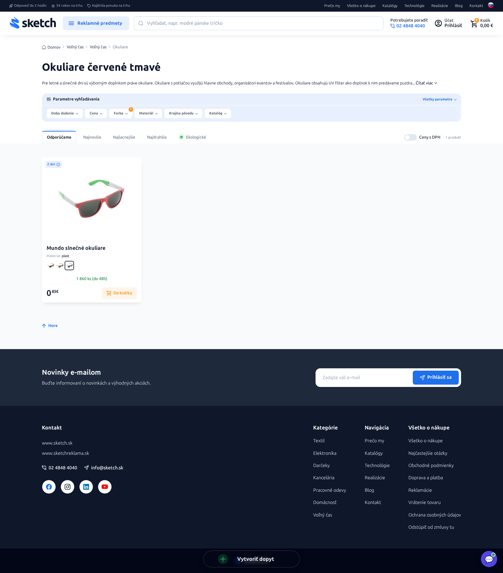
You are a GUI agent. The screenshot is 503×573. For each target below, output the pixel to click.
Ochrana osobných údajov (434, 515)
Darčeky (321, 465)
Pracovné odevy (329, 490)
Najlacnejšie (124, 137)
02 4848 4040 (63, 468)
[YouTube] (105, 487)
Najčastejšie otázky (427, 453)
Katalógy (389, 6)
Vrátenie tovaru (424, 502)
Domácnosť (324, 502)
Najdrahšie (157, 137)
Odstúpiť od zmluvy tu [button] (431, 527)
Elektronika (324, 453)
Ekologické (196, 137)
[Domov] (32, 23)
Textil (319, 440)
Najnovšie (92, 137)
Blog (459, 6)
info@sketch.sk (107, 468)
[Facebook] (49, 487)
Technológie (414, 6)
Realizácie (439, 6)
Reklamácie (420, 490)
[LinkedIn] (86, 487)
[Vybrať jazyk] (491, 5)
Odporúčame (59, 137)
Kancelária (323, 477)
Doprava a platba (425, 477)
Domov (54, 47)
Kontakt (476, 6)
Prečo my (332, 6)
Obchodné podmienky (431, 465)
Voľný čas (75, 47)
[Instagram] (68, 487)
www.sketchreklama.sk (65, 453)
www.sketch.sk (57, 443)
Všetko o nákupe (361, 6)
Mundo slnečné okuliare (76, 248)
